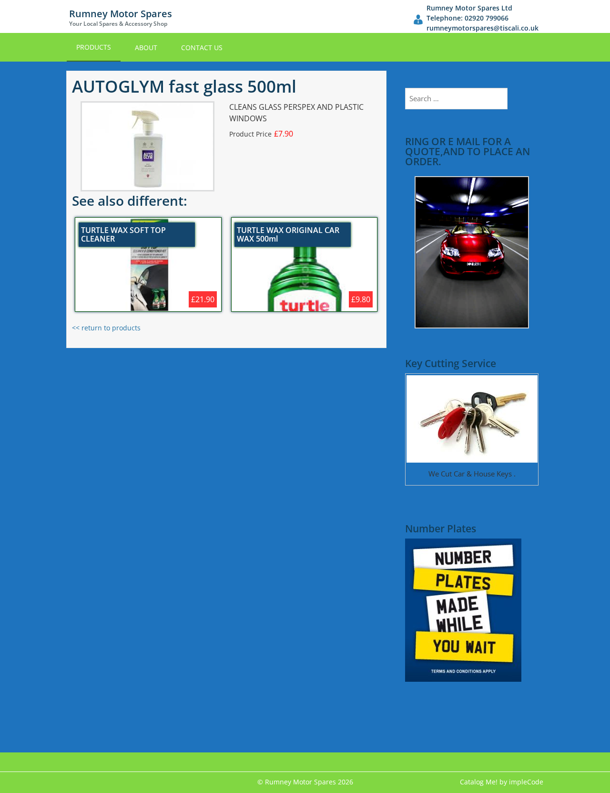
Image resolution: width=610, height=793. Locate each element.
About (146, 47)
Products (93, 47)
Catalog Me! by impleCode (501, 781)
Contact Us (202, 47)
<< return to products (106, 327)
